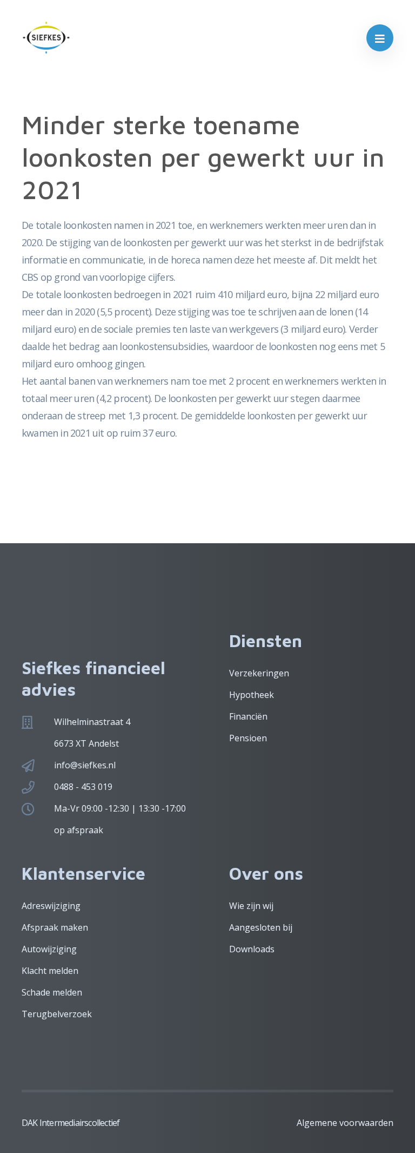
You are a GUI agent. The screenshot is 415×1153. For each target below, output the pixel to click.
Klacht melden (50, 971)
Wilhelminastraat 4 (92, 722)
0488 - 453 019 (83, 787)
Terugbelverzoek (57, 1014)
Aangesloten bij (260, 927)
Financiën (248, 716)
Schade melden (52, 992)
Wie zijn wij (251, 906)
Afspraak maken (55, 927)
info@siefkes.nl (85, 765)
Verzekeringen (259, 673)
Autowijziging (49, 949)
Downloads (252, 949)
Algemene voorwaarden (345, 1123)
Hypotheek (251, 695)
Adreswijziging (51, 906)
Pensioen (248, 738)
